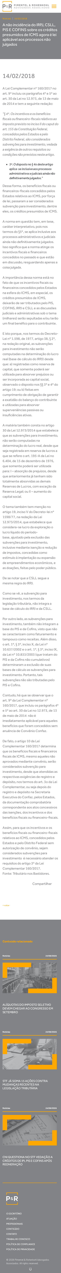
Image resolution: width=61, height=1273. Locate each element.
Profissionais (14, 1223)
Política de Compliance (20, 1244)
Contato (11, 1234)
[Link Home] (26, 6)
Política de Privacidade (20, 1249)
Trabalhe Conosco (18, 1239)
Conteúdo (12, 1228)
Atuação (11, 1218)
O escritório (14, 1213)
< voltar (6, 905)
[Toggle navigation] (53, 6)
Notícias (7, 18)
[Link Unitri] (30, 1269)
